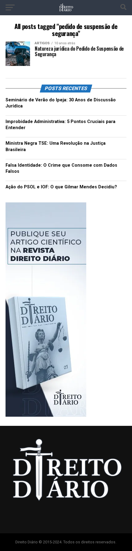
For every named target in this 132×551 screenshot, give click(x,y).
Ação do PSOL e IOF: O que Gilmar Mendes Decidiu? (61, 187)
